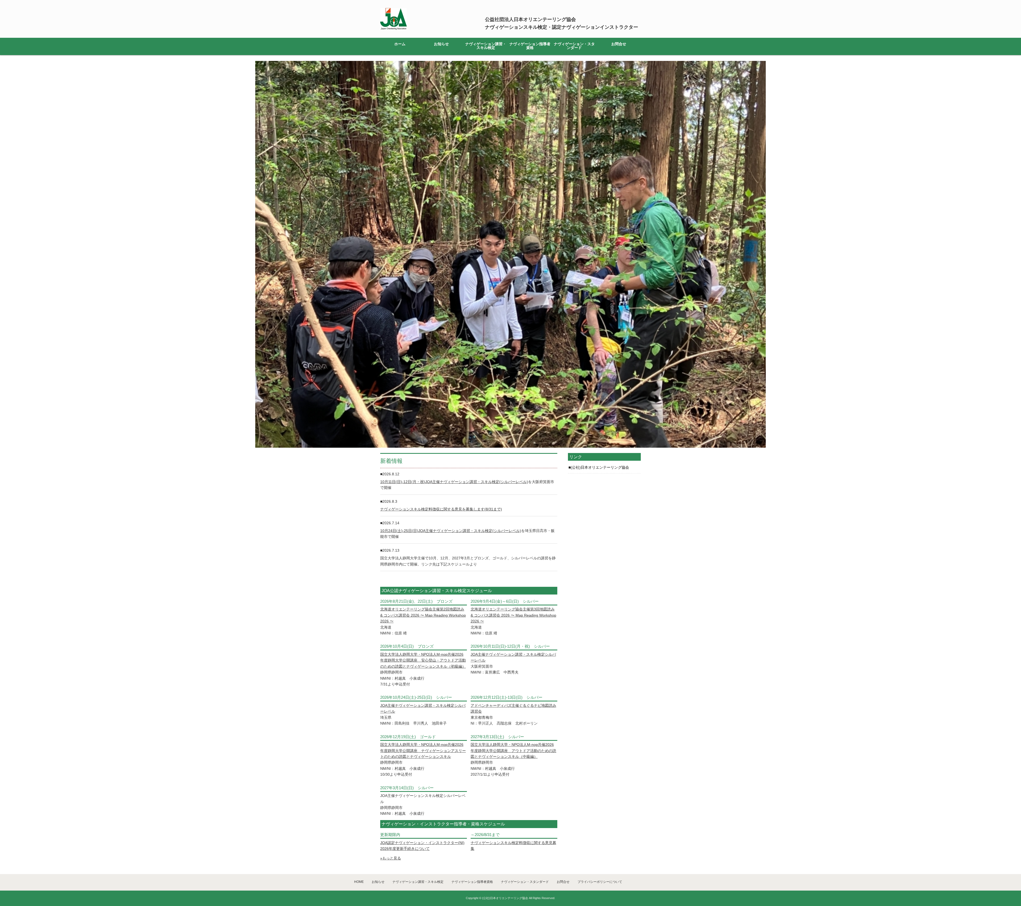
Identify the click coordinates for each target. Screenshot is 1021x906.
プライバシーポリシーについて (600, 882)
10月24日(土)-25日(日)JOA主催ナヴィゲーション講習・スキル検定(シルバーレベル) (450, 531)
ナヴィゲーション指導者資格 (529, 46)
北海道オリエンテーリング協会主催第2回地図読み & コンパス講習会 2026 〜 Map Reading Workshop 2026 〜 (423, 615)
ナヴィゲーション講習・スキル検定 (485, 46)
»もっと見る (390, 858)
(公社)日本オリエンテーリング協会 (600, 467)
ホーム (399, 44)
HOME (359, 882)
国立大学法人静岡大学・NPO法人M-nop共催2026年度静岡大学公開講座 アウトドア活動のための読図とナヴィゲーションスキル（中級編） (513, 750)
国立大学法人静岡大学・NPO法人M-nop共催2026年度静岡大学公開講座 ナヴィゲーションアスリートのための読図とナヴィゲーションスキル (423, 750)
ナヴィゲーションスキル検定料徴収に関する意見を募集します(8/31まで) (441, 509)
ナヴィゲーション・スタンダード (574, 46)
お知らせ (441, 44)
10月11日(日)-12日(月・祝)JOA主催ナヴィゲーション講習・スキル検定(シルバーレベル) (454, 482)
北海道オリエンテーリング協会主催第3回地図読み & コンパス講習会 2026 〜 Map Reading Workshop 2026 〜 (513, 615)
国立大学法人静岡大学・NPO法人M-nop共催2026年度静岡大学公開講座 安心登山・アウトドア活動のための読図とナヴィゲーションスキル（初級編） (423, 660)
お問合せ (618, 44)
